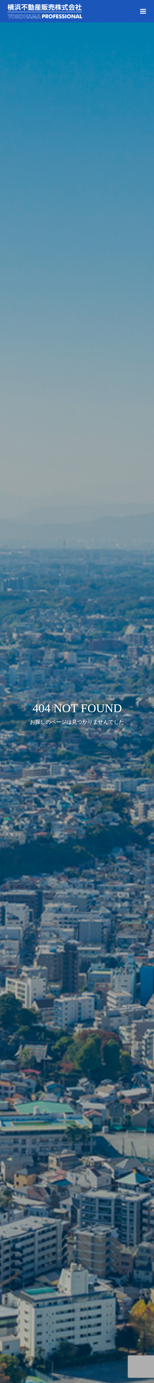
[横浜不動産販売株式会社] (69, 11)
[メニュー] (143, 11)
